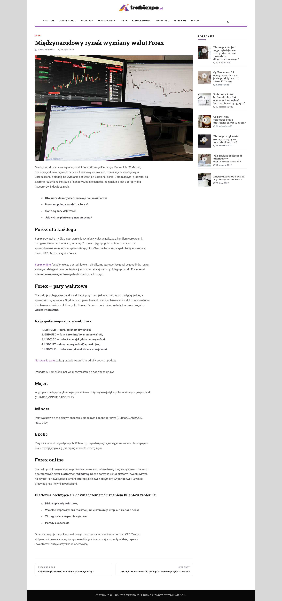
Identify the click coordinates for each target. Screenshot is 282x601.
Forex (123, 21)
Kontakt (196, 21)
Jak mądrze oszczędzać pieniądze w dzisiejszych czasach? (227, 158)
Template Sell (176, 595)
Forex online (43, 264)
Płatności (86, 21)
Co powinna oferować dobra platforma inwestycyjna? (229, 119)
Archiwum (180, 21)
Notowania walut (45, 360)
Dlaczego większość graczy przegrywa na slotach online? (225, 139)
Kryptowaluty (107, 21)
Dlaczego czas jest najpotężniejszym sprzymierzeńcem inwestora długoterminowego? (226, 53)
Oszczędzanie (67, 21)
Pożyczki (48, 21)
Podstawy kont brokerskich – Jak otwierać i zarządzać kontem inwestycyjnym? (229, 99)
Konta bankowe (141, 21)
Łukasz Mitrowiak (46, 50)
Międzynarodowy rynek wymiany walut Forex (229, 178)
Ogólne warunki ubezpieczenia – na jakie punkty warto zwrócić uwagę (225, 77)
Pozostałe (162, 21)
